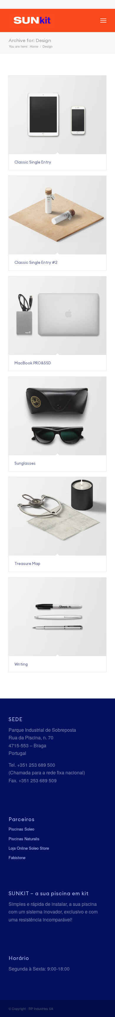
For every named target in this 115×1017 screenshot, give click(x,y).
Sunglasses (25, 463)
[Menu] (103, 20)
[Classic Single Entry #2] (57, 215)
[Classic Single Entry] (57, 115)
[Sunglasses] (57, 416)
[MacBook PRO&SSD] (57, 315)
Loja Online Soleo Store (29, 848)
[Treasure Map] (57, 516)
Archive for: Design (30, 40)
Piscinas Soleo (21, 829)
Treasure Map (27, 563)
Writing (21, 664)
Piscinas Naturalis (24, 838)
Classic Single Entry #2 (36, 262)
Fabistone (17, 857)
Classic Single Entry (32, 162)
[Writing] (57, 617)
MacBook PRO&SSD (32, 363)
